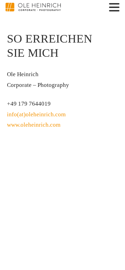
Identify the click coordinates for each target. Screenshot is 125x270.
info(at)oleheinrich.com (36, 114)
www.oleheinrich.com (33, 125)
